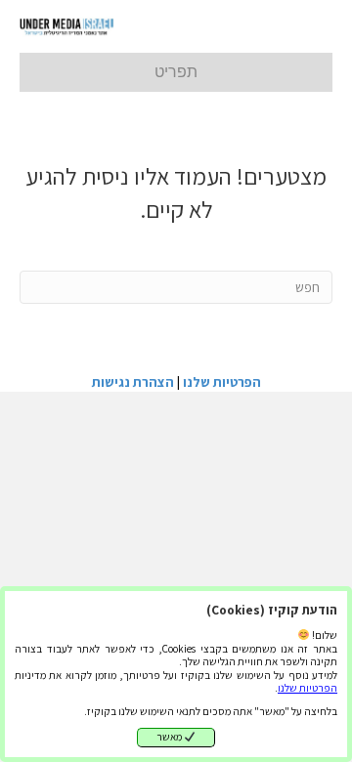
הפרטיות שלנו (307, 688)
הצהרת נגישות (133, 382)
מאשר (170, 736)
